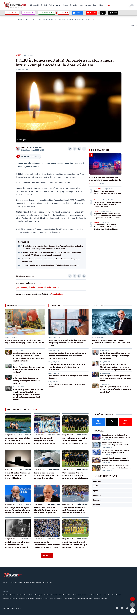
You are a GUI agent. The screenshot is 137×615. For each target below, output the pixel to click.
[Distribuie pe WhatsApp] (79, 149)
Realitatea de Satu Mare (84, 598)
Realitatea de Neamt (50, 595)
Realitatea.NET (35, 147)
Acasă (20, 19)
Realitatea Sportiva (9, 595)
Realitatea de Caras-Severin (112, 595)
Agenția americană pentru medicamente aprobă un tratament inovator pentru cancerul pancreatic (67, 356)
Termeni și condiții (16, 582)
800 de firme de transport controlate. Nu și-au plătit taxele (107, 192)
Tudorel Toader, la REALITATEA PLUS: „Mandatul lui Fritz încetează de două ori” (111, 341)
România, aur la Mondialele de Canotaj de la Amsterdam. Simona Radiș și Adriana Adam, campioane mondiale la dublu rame (53, 247)
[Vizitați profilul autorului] (18, 149)
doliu (33, 287)
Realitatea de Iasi (70, 598)
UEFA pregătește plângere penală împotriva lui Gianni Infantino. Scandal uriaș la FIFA (17, 511)
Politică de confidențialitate (32, 582)
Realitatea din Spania (100, 598)
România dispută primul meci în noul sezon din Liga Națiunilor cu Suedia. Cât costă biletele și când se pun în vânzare (75, 547)
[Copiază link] (70, 149)
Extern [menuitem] (95, 5)
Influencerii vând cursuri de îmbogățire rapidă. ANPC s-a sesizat (26, 381)
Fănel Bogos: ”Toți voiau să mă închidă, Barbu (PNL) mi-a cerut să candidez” (116, 389)
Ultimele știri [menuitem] (34, 5)
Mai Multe (46, 555)
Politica (96, 211)
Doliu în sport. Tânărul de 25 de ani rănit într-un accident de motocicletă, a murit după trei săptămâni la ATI (18, 547)
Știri (27, 19)
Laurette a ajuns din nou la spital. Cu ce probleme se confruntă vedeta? (28, 369)
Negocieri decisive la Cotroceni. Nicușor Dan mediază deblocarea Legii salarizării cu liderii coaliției (107, 215)
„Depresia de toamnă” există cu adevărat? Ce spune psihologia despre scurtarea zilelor (67, 343)
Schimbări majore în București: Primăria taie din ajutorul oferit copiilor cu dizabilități (66, 367)
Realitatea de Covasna (79, 595)
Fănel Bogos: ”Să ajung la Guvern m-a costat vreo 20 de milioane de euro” (115, 378)
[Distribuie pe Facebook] (75, 149)
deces (40, 287)
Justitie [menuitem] (65, 5)
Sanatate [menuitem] (88, 5)
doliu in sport (52, 287)
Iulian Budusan (25, 469)
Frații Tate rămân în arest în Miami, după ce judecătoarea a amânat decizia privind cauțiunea (116, 367)
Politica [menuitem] (51, 5)
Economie (97, 189)
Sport (33, 19)
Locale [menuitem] (81, 5)
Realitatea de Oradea (95, 595)
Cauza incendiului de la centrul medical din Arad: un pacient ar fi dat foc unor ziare (104, 180)
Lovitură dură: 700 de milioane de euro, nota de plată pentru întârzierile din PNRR (107, 204)
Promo (96, 222)
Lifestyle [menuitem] (102, 5)
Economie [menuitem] (73, 5)
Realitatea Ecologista (35, 595)
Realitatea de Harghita (10, 598)
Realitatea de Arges (56, 598)
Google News (57, 294)
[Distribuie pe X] (84, 149)
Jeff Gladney (22, 287)
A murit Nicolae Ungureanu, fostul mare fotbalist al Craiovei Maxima (51, 265)
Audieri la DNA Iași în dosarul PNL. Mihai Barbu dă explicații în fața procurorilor (115, 356)
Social (91, 184)
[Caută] (124, 5)
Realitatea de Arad (42, 598)
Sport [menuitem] (109, 5)
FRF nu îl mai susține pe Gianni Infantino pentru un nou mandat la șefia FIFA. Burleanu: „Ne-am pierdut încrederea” (46, 512)
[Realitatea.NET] (15, 5)
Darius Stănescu (25, 435)
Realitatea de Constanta (26, 598)
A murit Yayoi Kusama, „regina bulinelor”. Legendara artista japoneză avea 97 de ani (25, 341)
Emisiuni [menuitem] (44, 5)
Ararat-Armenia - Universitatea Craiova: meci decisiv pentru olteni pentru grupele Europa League (47, 546)
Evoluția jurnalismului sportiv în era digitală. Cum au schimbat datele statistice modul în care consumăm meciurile (46, 478)
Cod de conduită (48, 582)
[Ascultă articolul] (132, 599)
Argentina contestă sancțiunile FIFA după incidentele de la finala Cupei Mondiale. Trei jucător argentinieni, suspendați (52, 253)
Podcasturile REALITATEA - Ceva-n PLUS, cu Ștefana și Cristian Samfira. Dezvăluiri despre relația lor (105, 228)
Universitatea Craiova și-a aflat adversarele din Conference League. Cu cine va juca (51, 260)
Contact (5, 582)
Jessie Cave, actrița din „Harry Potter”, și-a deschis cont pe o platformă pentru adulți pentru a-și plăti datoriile (28, 357)
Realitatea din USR (64, 595)
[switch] (131, 5)
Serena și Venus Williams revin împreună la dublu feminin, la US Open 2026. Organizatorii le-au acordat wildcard (75, 512)
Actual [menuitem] (58, 5)
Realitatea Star (21, 595)
